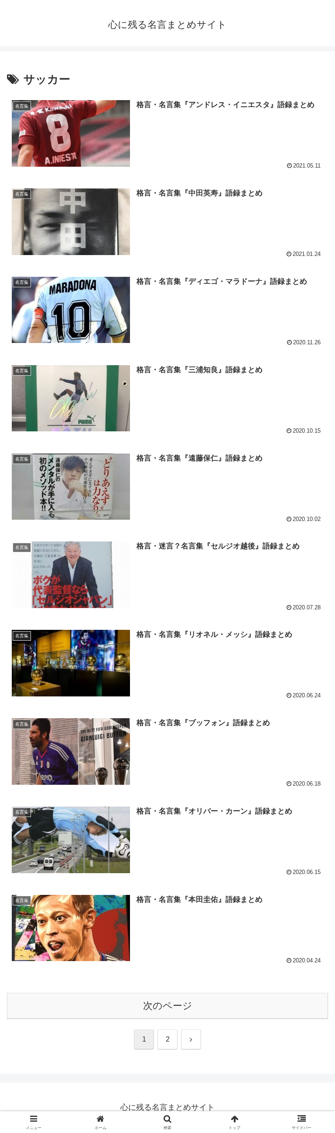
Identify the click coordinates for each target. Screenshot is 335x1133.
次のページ (167, 1005)
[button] (309, 1097)
